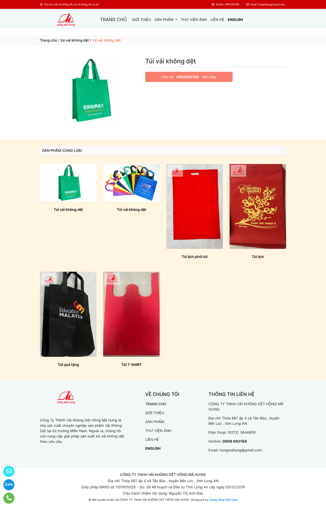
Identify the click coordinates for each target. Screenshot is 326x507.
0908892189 (188, 77)
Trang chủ (48, 40)
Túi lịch (258, 256)
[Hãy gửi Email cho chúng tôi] (6, 471)
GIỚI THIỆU (141, 19)
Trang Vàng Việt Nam (223, 499)
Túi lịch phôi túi (195, 256)
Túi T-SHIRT (131, 364)
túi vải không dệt (75, 40)
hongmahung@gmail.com (241, 450)
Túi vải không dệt (68, 209)
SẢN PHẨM (165, 19)
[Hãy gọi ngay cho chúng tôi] (6, 498)
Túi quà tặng (68, 364)
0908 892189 (234, 441)
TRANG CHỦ (113, 19)
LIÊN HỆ (217, 19)
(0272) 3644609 (241, 432)
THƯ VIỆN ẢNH (194, 19)
